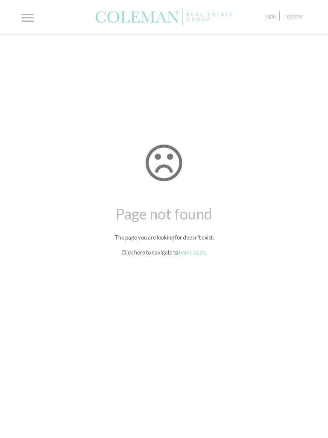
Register (293, 16)
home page (192, 252)
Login (270, 16)
